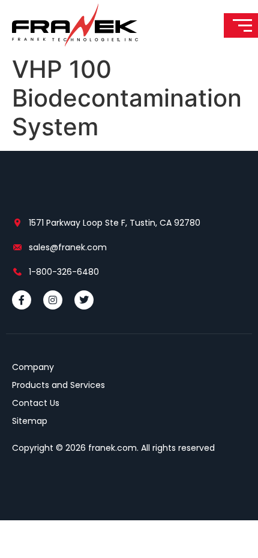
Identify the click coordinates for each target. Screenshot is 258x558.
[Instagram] (52, 300)
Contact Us (35, 403)
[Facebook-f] (21, 300)
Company (33, 367)
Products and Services (58, 385)
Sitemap (29, 421)
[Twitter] (84, 300)
